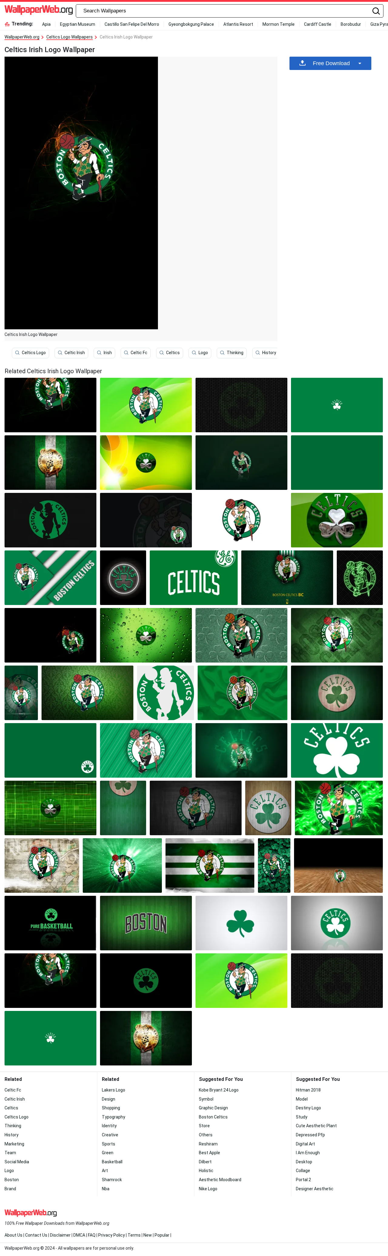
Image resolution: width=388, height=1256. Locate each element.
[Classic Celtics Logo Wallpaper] (146, 980)
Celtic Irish (75, 352)
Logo (203, 352)
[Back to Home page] (39, 11)
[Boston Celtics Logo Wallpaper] (146, 405)
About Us (13, 1235)
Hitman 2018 (308, 1090)
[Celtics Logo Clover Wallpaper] (241, 923)
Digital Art (305, 1143)
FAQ (91, 1235)
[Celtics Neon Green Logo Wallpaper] (123, 577)
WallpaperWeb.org (22, 37)
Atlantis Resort (238, 24)
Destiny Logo (308, 1107)
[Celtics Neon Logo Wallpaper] (241, 750)
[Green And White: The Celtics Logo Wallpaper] (196, 808)
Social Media (17, 1161)
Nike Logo (208, 1188)
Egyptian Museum (77, 24)
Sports (108, 1143)
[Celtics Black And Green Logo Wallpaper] (50, 520)
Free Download (331, 63)
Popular (162, 1235)
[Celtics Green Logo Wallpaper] (194, 577)
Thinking (235, 352)
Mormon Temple (279, 24)
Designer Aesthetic (314, 1188)
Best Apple (209, 1152)
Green (107, 1152)
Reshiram (208, 1143)
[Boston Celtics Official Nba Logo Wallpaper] (241, 405)
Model (302, 1099)
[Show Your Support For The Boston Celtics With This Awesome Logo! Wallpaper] (337, 693)
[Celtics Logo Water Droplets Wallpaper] (146, 635)
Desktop (304, 1161)
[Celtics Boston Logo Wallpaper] (146, 923)
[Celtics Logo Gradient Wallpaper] (146, 462)
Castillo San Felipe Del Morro (132, 24)
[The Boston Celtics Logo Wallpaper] (241, 635)
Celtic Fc (139, 352)
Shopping (111, 1107)
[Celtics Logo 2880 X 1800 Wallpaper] (50, 462)
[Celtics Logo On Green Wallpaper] (123, 808)
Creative (110, 1134)
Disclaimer (60, 1235)
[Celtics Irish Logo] (50, 405)
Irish (108, 352)
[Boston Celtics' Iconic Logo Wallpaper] (21, 693)
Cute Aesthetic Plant (316, 1125)
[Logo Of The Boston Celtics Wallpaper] (242, 693)
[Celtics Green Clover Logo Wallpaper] (337, 923)
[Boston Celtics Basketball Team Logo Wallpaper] (274, 865)
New (147, 1235)
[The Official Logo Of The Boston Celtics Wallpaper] (50, 923)
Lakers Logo (113, 1090)
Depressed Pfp (310, 1134)
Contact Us (36, 1235)
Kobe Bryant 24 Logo (219, 1090)
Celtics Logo (34, 352)
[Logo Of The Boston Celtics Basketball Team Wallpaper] (42, 865)
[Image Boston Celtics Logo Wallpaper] (241, 462)
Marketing (14, 1143)
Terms (134, 1235)
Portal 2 (303, 1179)
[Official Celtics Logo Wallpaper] (338, 865)
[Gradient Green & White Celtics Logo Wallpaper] (50, 577)
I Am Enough (308, 1152)
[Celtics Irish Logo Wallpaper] (50, 980)
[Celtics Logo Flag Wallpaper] (210, 865)
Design (108, 1099)
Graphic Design (213, 1107)
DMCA (79, 1235)
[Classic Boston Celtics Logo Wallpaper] (50, 750)
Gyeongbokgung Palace (191, 24)
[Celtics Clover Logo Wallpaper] (337, 520)
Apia (46, 24)
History (269, 352)
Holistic (206, 1170)
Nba (105, 1188)
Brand (10, 1188)
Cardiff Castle (317, 24)
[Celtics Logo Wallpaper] (268, 808)
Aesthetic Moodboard (220, 1179)
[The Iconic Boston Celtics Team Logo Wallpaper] (337, 462)
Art (105, 1170)
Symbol (206, 1099)
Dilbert (205, 1161)
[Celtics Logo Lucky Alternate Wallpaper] (339, 808)
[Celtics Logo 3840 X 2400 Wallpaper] (287, 577)
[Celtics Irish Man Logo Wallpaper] (165, 693)
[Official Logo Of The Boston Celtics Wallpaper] (146, 520)
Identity (109, 1125)
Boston (12, 1179)
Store (204, 1125)
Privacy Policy (111, 1235)
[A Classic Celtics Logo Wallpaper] (122, 865)
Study (301, 1117)
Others (205, 1134)
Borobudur (351, 24)
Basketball (112, 1161)
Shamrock (112, 1179)
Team (10, 1152)
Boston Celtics (213, 1117)
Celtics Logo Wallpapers (69, 37)
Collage (303, 1170)
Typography (113, 1117)
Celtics (173, 352)
